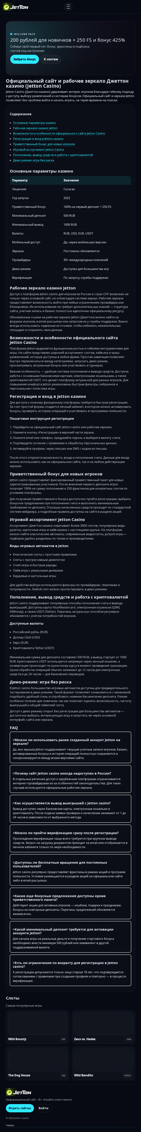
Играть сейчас (20, 1108)
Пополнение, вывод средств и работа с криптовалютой (53, 155)
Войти (43, 1108)
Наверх (10, 1125)
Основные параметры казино (34, 123)
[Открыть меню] (68, 7)
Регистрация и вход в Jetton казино (38, 139)
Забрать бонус (24, 59)
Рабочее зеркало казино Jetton (35, 128)
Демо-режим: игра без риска (33, 160)
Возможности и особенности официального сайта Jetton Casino (59, 133)
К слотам (51, 59)
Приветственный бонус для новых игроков (44, 144)
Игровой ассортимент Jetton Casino (38, 150)
